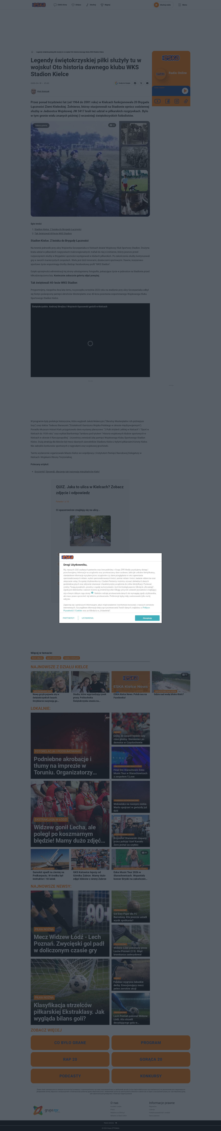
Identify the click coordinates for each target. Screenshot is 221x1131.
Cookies (78, 610)
